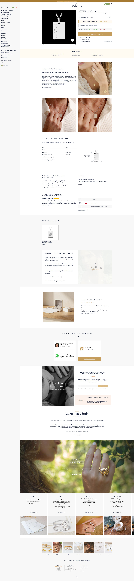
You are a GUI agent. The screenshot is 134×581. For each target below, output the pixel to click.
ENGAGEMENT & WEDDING (7, 10)
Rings (2, 20)
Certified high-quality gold (47, 160)
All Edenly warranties (108, 41)
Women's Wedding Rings (6, 14)
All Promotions (4, 43)
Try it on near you (5, 62)
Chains (2, 27)
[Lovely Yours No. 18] (59, 27)
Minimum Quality (46, 154)
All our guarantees (5, 52)
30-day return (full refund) (85, 37)
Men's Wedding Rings (5, 16)
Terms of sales (72, 560)
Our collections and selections (7, 54)
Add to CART (96, 33)
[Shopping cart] (11, 7)
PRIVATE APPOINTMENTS (6, 60)
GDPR (89, 560)
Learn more (76, 435)
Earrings (3, 24)
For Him (3, 37)
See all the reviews (82, 210)
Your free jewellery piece (6, 45)
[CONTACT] (13, 7)
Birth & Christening (5, 39)
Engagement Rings (5, 12)
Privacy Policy (84, 560)
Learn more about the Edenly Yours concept (54, 281)
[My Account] (8, 7)
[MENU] (18, 4)
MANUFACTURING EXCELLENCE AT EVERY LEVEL (57, 143)
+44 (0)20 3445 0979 (90, 349)
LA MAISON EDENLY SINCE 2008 (8, 50)
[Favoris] (5, 7)
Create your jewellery (5, 55)
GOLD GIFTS (3, 33)
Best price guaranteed (84, 39)
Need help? (5, 65)
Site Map (78, 560)
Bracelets (3, 25)
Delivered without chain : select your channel (88, 25)
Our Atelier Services (5, 57)
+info (93, 389)
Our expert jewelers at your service (97, 54)
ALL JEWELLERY (4, 18)
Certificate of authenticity (85, 41)
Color (43, 152)
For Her (3, 35)
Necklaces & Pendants (5, 22)
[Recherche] (2, 7)
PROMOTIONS (4, 41)
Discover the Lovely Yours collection (52, 277)
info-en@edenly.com (71, 568)
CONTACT (65, 560)
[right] (72, 40)
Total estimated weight (47, 157)
